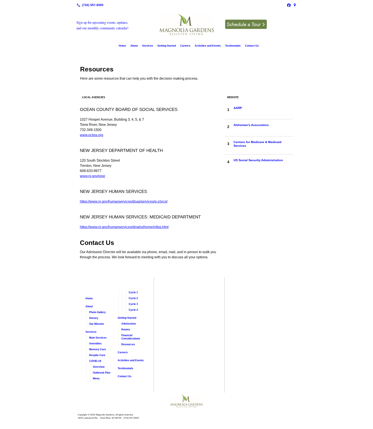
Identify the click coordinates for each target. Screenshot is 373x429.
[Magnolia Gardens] (186, 401)
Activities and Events (208, 45)
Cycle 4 (133, 309)
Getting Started (166, 45)
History (93, 318)
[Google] (295, 5)
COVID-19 (95, 361)
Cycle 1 (133, 292)
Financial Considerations (130, 337)
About (134, 45)
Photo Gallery (97, 312)
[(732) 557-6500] (89, 5)
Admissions (128, 323)
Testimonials (233, 45)
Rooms (125, 329)
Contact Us (252, 45)
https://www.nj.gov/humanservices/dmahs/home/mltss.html (124, 227)
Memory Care (97, 349)
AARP (238, 108)
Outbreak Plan (101, 372)
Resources (128, 344)
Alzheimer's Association (251, 125)
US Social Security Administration (258, 160)
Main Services (98, 337)
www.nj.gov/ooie (92, 176)
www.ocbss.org (91, 135)
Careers (185, 45)
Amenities (95, 343)
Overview (98, 366)
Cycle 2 (133, 298)
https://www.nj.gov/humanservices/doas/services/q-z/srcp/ (124, 201)
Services (147, 45)
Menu (96, 378)
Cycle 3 (133, 304)
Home (122, 45)
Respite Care (97, 355)
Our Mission (96, 323)
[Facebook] (289, 5)
